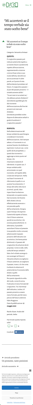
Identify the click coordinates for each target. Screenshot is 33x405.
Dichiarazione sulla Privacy (19, 402)
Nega (16, 393)
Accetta (16, 388)
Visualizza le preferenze (16, 398)
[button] (30, 370)
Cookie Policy (10, 402)
